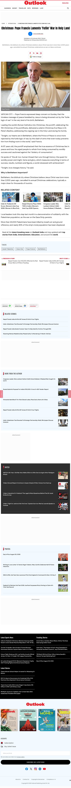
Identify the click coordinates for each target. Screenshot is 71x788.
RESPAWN (35, 8)
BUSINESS (7, 8)
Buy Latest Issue (10, 746)
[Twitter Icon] (31, 768)
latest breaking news (20, 232)
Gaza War (19, 249)
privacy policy (20, 757)
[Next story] (69, 394)
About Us (18, 779)
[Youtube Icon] (44, 768)
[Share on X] (34, 53)
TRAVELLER (22, 8)
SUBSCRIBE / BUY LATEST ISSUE (35, 762)
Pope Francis (30, 249)
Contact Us (26, 779)
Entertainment (24, 235)
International (12, 23)
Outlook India (38, 232)
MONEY (14, 8)
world (55, 235)
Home (3, 23)
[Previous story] (1, 394)
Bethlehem (42, 249)
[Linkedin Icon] (39, 768)
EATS (29, 8)
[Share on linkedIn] (37, 53)
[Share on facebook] (30, 53)
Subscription (8, 743)
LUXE (41, 8)
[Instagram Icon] (35, 768)
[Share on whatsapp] (41, 53)
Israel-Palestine (7, 249)
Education (35, 235)
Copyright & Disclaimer (37, 779)
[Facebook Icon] (26, 768)
